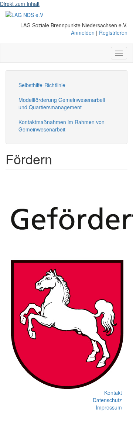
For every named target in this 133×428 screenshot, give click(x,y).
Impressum (109, 407)
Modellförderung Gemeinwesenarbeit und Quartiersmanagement (61, 103)
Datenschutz (107, 400)
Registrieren (113, 32)
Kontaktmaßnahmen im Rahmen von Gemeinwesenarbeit (61, 125)
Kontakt (113, 392)
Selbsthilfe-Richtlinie (41, 85)
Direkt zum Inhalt (20, 3)
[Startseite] (24, 14)
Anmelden (83, 32)
